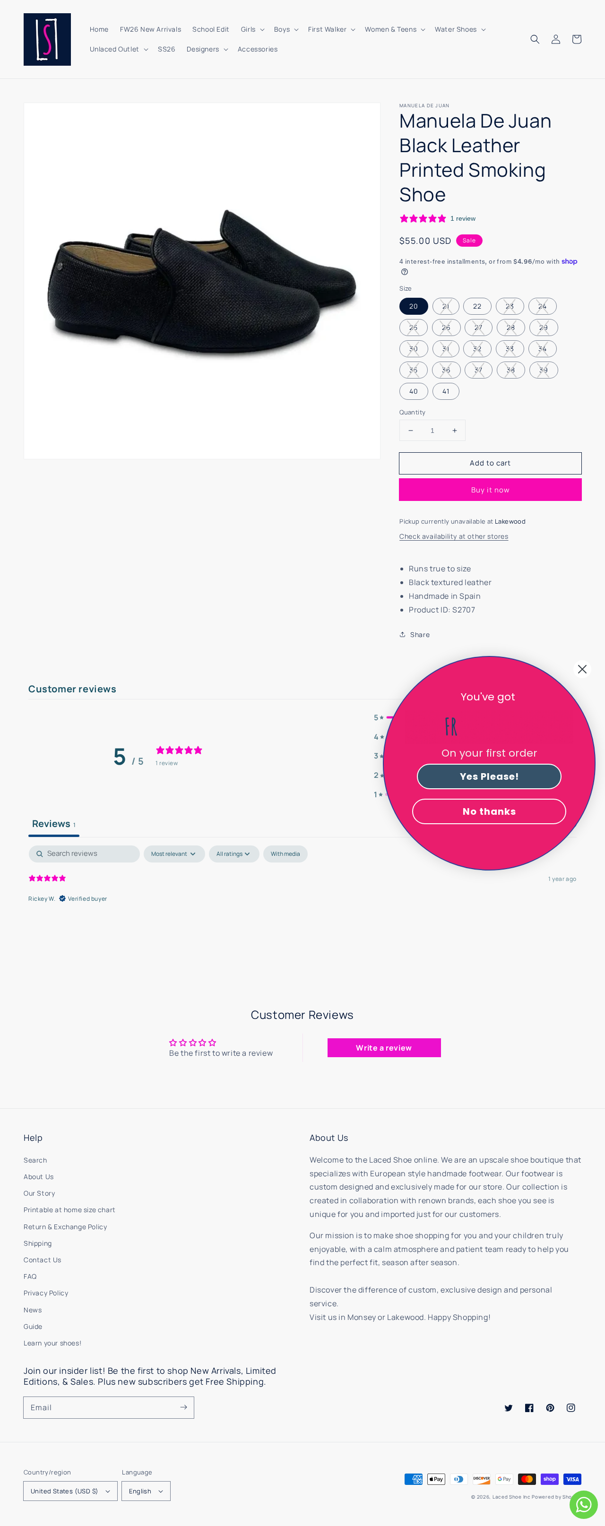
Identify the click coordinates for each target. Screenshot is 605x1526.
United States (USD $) (64, 1491)
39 (543, 369)
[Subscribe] (183, 1407)
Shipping (38, 1243)
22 (477, 306)
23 (510, 306)
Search (35, 1159)
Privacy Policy (46, 1292)
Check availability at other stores (453, 536)
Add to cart (490, 463)
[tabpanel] (302, 906)
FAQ (30, 1276)
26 (446, 327)
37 (479, 369)
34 (542, 348)
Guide (33, 1326)
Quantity (412, 412)
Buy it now (490, 490)
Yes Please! (489, 776)
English (140, 1491)
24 (542, 306)
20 (413, 306)
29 (543, 327)
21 (445, 306)
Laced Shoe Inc (512, 1496)
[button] (535, 39)
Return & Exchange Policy (65, 1226)
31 (445, 348)
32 (477, 348)
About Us (39, 1176)
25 (413, 327)
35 (413, 369)
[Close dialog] (582, 669)
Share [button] (420, 634)
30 (413, 348)
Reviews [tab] (54, 823)
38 (511, 369)
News (33, 1309)
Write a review (384, 1048)
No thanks (489, 811)
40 (413, 391)
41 (445, 391)
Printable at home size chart (70, 1209)
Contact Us (42, 1259)
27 (479, 327)
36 (446, 369)
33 (510, 348)
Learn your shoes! (52, 1342)
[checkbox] (285, 853)
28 (511, 327)
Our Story (39, 1193)
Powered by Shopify (556, 1496)
